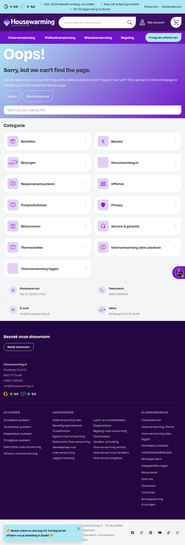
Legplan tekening (63, 458)
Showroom (151, 6)
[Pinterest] (150, 532)
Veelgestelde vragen (154, 465)
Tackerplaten (101, 436)
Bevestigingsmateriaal (67, 425)
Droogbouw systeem (17, 440)
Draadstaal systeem (17, 420)
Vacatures (148, 492)
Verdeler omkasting (106, 441)
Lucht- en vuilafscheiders (109, 420)
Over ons (147, 479)
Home (12, 96)
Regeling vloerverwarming (110, 431)
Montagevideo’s (151, 459)
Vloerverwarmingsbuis (107, 458)
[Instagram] (141, 532)
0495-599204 (118, 294)
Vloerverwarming (21, 37)
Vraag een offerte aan (163, 37)
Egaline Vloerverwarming (69, 436)
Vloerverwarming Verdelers (111, 452)
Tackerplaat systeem (17, 427)
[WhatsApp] (177, 532)
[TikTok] (168, 532)
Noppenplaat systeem (18, 433)
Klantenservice (171, 6)
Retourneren (149, 472)
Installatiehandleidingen (156, 452)
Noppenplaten (102, 425)
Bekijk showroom (18, 347)
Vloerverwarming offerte (157, 427)
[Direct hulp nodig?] (178, 272)
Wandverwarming (98, 37)
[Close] (78, 528)
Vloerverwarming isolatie (109, 447)
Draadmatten (61, 431)
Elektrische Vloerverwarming (71, 441)
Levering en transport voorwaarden (91, 535)
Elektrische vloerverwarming (22, 447)
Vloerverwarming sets (67, 420)
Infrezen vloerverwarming (20, 453)
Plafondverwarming (60, 37)
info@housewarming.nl (35, 313)
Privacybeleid (114, 525)
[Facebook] (132, 532)
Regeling (127, 37)
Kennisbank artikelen (154, 445)
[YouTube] (159, 532)
